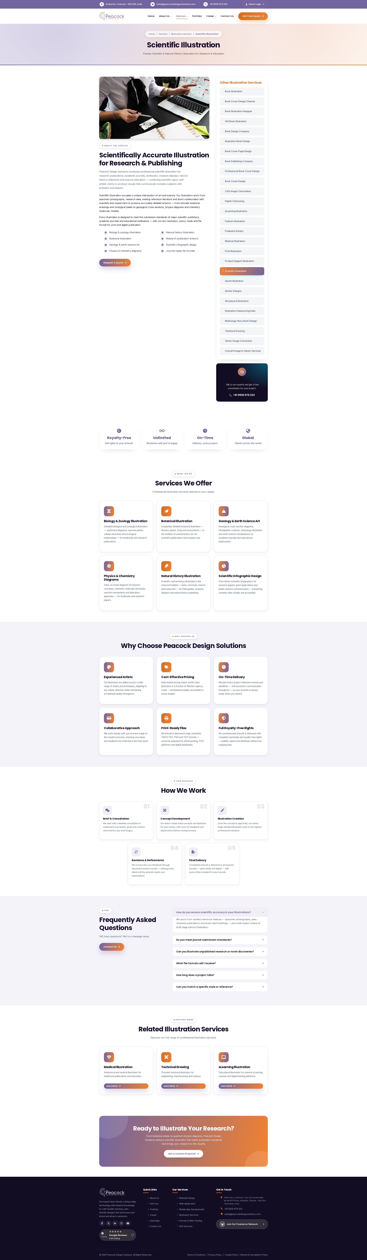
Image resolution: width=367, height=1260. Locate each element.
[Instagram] (121, 1223)
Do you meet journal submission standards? (204, 940)
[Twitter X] (108, 1223)
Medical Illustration (235, 241)
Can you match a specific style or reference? (204, 987)
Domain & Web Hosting (190, 1220)
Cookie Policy (231, 1255)
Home (151, 16)
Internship (155, 1220)
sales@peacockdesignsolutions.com (175, 4)
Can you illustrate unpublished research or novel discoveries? (215, 951)
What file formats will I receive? (196, 963)
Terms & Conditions (196, 1255)
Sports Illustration (234, 281)
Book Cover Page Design (238, 151)
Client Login (255, 4)
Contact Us (227, 16)
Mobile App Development (191, 1209)
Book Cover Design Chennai (240, 101)
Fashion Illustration (235, 221)
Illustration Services (181, 34)
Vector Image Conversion (238, 341)
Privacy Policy (215, 1255)
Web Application (187, 1203)
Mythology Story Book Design (241, 321)
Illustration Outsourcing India (240, 311)
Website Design (187, 1198)
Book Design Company (237, 131)
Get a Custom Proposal (182, 1153)
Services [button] (181, 16)
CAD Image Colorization (238, 191)
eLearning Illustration (236, 211)
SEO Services (186, 1226)
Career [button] (210, 16)
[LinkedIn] (115, 1223)
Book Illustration (233, 91)
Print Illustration (233, 251)
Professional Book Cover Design (242, 171)
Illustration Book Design (237, 141)
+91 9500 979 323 (218, 4)
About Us (154, 1198)
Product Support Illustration (239, 261)
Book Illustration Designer (238, 111)
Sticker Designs (233, 291)
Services (163, 34)
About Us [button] (164, 16)
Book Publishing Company (239, 161)
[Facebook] (102, 1223)
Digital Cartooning (234, 201)
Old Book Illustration (235, 121)
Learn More (111, 1086)
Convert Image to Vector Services (243, 351)
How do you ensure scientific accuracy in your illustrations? (213, 912)
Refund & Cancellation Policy (254, 1255)
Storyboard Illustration (237, 301)
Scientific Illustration (235, 271)
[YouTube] (128, 1223)
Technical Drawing (235, 331)
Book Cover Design (235, 181)
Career (153, 1215)
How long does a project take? (195, 975)
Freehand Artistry (234, 231)
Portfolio (197, 16)
